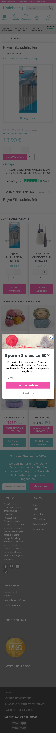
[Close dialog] (51, 337)
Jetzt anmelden (28, 385)
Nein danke (28, 393)
